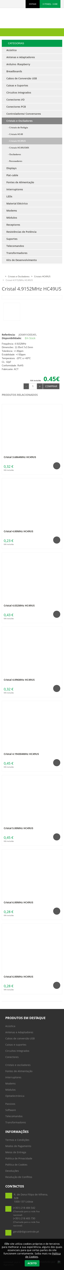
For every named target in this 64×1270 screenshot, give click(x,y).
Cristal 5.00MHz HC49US (18, 828)
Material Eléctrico (17, 203)
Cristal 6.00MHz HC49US (18, 902)
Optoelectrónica (14, 1096)
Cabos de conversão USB (20, 1038)
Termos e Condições (17, 1140)
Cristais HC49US (42, 276)
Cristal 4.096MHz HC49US (19, 679)
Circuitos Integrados (17, 1050)
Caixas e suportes (15, 1044)
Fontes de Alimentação (18, 1071)
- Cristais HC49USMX (17, 147)
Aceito (32, 1263)
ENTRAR (32, 4)
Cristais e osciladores (18, 1065)
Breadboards (14, 71)
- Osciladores (13, 154)
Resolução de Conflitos (18, 1177)
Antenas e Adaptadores (19, 1032)
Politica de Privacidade (18, 1158)
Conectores (12, 1057)
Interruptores (13, 1077)
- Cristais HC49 (14, 134)
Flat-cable (12, 175)
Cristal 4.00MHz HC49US (18, 531)
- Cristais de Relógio (17, 127)
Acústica (10, 1026)
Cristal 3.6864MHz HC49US (20, 457)
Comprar (51, 386)
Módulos (10, 1089)
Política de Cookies (16, 1164)
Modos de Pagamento (18, 1146)
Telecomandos (14, 1116)
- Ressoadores (14, 161)
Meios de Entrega (15, 1152)
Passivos (10, 1103)
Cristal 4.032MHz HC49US (19, 605)
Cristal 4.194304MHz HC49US (21, 754)
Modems (10, 1083)
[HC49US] (12, 312)
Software (10, 1110)
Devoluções (12, 1170)
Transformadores (15, 1122)
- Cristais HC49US (16, 140)
